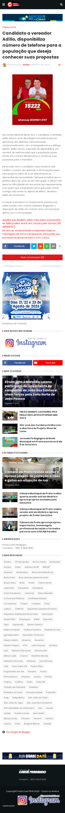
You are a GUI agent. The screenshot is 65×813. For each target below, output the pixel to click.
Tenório (49, 718)
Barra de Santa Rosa (42, 572)
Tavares (25, 718)
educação (47, 614)
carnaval (29, 593)
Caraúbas (37, 587)
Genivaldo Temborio (33, 634)
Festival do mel (52, 629)
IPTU (25, 645)
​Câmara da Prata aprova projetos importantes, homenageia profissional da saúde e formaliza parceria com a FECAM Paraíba (40, 527)
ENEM (36, 619)
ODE (6, 666)
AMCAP (46, 567)
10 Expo (7, 561)
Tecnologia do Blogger (18, 732)
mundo (24, 655)
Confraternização (37, 598)
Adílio (18, 567)
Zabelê (47, 723)
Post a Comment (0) (32, 257)
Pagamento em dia (14, 671)
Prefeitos (33, 687)
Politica (7, 681)
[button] (3, 4)
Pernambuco (11, 676)
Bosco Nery (10, 582)
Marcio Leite (41, 650)
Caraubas (23, 587)
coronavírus (10, 603)
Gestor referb (11, 640)
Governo (26, 640)
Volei (17, 723)
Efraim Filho (9, 619)
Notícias (31, 661)
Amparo (8, 572)
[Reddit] (40, 246)
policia (37, 676)
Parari (43, 671)
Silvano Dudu (10, 718)
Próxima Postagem (51, 266)
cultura (7, 608)
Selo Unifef (38, 713)
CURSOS (19, 608)
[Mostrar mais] (60, 246)
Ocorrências (45, 661)
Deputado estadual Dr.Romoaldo (21, 614)
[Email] (53, 246)
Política (19, 681)
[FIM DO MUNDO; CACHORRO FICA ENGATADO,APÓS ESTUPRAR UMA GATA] (10, 415)
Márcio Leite (10, 655)
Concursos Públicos (14, 598)
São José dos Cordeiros (39, 702)
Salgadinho (18, 697)
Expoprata (18, 624)
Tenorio (37, 718)
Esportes (47, 619)
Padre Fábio (37, 666)
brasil (31, 582)
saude (49, 708)
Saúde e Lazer (22, 713)
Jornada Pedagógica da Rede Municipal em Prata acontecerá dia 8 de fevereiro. (41, 441)
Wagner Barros (32, 723)
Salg (6, 697)
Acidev (7, 567)
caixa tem (9, 587)
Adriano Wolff (32, 567)
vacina (7, 723)
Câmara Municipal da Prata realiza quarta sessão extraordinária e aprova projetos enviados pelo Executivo (40, 498)
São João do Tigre (13, 702)
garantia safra (11, 634)
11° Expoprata (22, 561)
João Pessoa (38, 645)
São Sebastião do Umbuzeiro (19, 708)
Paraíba (32, 671)
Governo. (39, 640)
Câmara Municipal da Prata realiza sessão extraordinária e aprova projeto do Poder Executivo (40, 512)
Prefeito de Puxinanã (14, 687)
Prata (29, 681)
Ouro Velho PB (19, 666)
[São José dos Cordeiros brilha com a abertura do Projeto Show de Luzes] (10, 429)
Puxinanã (50, 692)
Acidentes (55, 561)
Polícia (48, 676)
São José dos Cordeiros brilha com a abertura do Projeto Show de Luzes (40, 428)
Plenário (25, 676)
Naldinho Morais (40, 655)
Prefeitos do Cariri (13, 692)
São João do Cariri (37, 697)
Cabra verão (44, 582)
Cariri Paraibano (12, 593)
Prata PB (40, 681)
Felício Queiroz (35, 624)
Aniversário (22, 572)
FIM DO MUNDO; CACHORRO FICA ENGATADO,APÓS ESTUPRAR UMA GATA (39, 415)
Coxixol (24, 603)
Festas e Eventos (32, 629)
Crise (47, 603)
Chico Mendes (45, 593)
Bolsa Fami (9, 577)
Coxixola (36, 603)
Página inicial (9, 27)
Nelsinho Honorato (13, 661)
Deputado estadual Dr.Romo (42, 608)
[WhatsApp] (47, 246)
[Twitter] (34, 246)
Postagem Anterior (13, 266)
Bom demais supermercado (33, 577)
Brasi (22, 582)
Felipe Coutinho (12, 629)
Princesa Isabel (34, 692)
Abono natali (39, 561)
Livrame (53, 645)
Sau (40, 708)
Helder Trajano (11, 645)
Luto (6, 650)
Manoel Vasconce (21, 650)
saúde (7, 713)
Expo (6, 624)
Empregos (24, 619)
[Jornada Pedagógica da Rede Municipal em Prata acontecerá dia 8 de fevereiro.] (10, 442)
